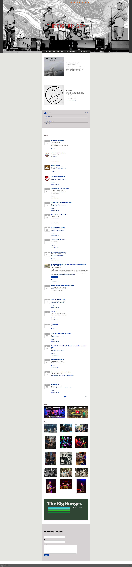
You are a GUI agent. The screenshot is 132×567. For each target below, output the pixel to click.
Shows (58, 51)
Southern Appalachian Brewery (58, 252)
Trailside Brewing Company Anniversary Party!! (62, 285)
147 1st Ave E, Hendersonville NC (58, 230)
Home (46, 51)
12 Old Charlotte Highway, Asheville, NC (59, 179)
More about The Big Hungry (71, 100)
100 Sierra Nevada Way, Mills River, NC (59, 191)
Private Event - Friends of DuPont (59, 215)
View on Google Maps (55, 161)
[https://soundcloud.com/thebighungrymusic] (77, 2)
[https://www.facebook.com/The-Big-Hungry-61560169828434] (88, 2)
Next (86, 396)
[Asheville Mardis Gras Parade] (47, 157)
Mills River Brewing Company (58, 299)
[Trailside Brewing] (47, 169)
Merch (77, 51)
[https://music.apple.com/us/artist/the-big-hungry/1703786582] (79, 2)
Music (54, 51)
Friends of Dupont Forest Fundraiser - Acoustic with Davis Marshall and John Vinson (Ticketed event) (68, 265)
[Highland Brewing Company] (47, 180)
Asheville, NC (54, 156)
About (50, 51)
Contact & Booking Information (70, 51)
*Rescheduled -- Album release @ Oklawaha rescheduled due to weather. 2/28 (68, 346)
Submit (46, 555)
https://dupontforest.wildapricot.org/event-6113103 (65, 274)
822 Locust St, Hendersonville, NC (58, 255)
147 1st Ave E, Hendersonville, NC (58, 336)
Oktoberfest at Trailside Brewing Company (61, 202)
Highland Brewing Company (58, 176)
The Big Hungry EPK (83, 51)
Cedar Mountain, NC (55, 218)
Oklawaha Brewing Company (58, 227)
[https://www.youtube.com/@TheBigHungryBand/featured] (74, 2)
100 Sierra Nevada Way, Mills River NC (59, 362)
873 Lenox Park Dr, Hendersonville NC (59, 205)
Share (53, 148)
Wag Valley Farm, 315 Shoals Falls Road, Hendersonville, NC (62, 269)
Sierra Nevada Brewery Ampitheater (60, 188)
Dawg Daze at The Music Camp (58, 239)
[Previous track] (85, 112)
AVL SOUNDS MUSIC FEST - (57, 140)
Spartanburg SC (55, 242)
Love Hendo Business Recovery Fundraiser (61, 372)
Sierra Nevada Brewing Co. (57, 359)
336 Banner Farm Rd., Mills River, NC (58, 302)
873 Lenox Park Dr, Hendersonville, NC (59, 168)
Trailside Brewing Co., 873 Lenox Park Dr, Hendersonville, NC (62, 375)
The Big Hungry (55, 384)
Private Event (54, 324)
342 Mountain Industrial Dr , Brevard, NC (59, 314)
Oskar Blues (54, 311)
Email (45, 539)
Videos (62, 51)
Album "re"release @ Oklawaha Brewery (61, 333)
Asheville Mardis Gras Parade (58, 153)
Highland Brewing (55, 143)
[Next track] (87, 112)
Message (45, 544)
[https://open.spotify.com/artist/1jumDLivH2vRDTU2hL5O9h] (82, 2)
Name (45, 534)
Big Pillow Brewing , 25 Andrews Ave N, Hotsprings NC (61, 387)
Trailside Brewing (55, 165)
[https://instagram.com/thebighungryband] (71, 2)
